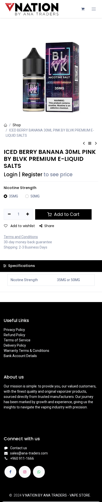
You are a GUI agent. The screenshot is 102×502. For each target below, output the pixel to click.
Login (11, 174)
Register (32, 174)
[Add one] (27, 214)
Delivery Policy (15, 345)
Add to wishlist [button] (22, 225)
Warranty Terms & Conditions (26, 351)
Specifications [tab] (21, 265)
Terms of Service (17, 340)
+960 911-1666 (22, 458)
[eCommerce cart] (82, 8)
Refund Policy (14, 335)
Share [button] (49, 225)
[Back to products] (90, 143)
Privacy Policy (14, 330)
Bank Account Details (20, 356)
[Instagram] (25, 472)
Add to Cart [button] (66, 214)
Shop (17, 125)
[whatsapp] (39, 472)
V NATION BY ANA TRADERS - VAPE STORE (56, 495)
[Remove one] (9, 214)
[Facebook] (10, 472)
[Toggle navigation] (93, 9)
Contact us (18, 448)
